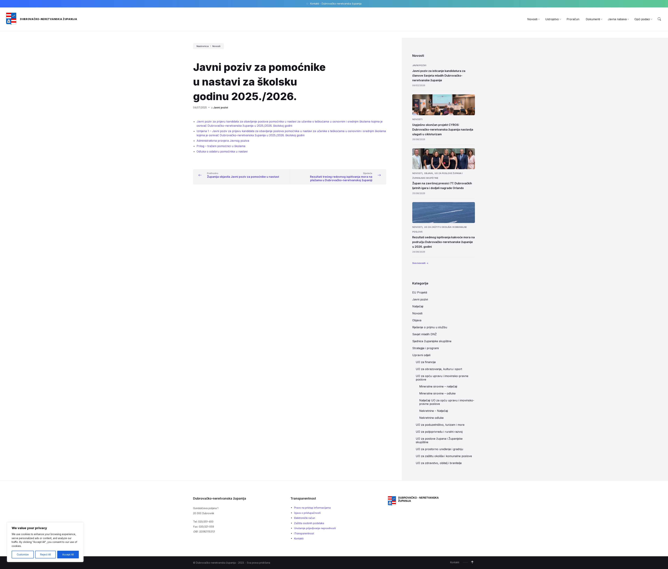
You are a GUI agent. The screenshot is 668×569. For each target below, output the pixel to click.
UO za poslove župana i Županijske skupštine (439, 440)
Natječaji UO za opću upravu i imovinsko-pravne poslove (446, 402)
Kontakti (299, 538)
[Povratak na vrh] (472, 562)
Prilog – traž (205, 146)
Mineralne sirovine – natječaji (438, 386)
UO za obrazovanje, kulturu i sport (439, 369)
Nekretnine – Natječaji (433, 411)
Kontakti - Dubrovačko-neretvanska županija (335, 3)
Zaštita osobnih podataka (309, 523)
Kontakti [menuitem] (454, 562)
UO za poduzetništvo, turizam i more (440, 424)
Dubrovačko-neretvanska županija (48, 19)
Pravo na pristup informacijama (312, 507)
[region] (45, 542)
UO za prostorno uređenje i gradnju (439, 449)
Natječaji (417, 306)
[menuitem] (532, 19)
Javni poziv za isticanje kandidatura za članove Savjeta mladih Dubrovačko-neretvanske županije (438, 75)
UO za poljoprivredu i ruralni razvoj (439, 431)
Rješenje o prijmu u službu (429, 327)
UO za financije (426, 362)
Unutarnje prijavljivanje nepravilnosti (315, 528)
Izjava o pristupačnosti (307, 513)
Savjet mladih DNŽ (424, 334)
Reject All (45, 554)
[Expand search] (659, 19)
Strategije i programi (425, 348)
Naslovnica (203, 46)
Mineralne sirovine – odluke (437, 393)
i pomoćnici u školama (230, 146)
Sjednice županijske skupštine (431, 341)
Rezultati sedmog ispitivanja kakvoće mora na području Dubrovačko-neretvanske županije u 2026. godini (443, 242)
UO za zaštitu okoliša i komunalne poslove (444, 456)
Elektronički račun (304, 518)
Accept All (68, 554)
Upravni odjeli (421, 355)
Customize (23, 554)
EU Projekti (419, 292)
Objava (428, 173)
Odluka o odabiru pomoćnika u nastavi (222, 151)
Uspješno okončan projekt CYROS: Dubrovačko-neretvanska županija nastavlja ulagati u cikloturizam (442, 129)
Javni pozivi (220, 107)
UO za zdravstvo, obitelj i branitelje (439, 463)
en (214, 146)
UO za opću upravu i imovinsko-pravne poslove (442, 377)
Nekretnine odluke (431, 417)
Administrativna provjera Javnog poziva (223, 140)
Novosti (216, 46)
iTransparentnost (304, 533)
